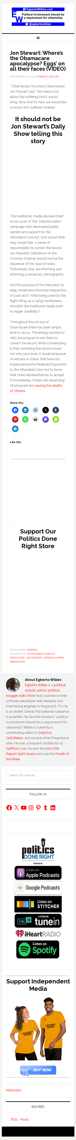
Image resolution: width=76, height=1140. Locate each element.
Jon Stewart (34, 657)
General (32, 649)
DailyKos (45, 733)
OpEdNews (14, 738)
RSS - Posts (20, 1119)
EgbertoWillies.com (38, 17)
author (41, 690)
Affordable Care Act (41, 653)
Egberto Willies (36, 685)
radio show (27, 696)
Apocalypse (17, 657)
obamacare (17, 661)
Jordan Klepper (54, 657)
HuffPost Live (16, 748)
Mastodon (13, 1090)
